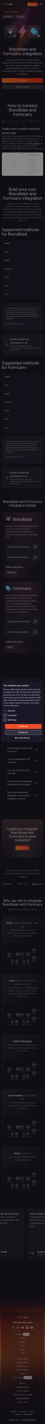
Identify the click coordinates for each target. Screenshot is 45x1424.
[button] (22, 738)
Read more (15, 705)
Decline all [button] (23, 732)
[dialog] (22, 712)
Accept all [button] (23, 726)
